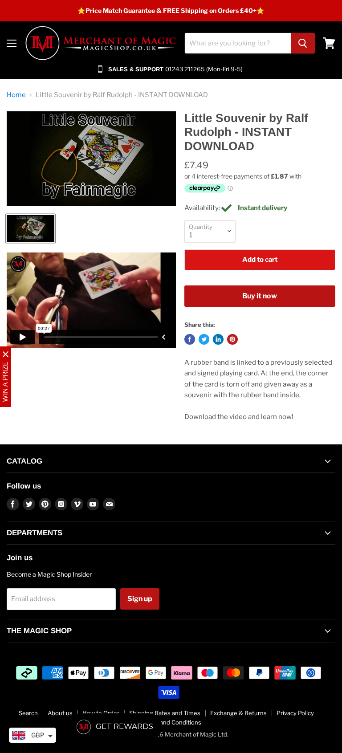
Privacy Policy (295, 712)
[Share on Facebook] (189, 339)
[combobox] (238, 43)
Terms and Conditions (171, 722)
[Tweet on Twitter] (204, 339)
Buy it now (259, 296)
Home (16, 95)
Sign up (139, 598)
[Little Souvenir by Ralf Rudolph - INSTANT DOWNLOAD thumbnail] (30, 228)
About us (60, 712)
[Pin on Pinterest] (232, 339)
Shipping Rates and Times (164, 712)
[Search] (303, 43)
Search (28, 712)
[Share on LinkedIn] (218, 339)
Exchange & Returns (238, 712)
